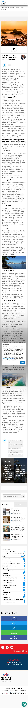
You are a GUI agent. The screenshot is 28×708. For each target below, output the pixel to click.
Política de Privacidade (8, 358)
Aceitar (22, 362)
